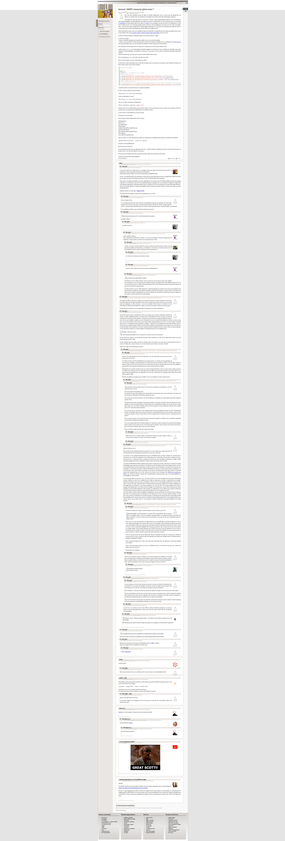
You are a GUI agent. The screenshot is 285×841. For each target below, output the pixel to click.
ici (139, 90)
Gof (123, 679)
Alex (125, 167)
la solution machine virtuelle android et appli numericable (145, 32)
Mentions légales (171, 817)
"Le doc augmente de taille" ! (127, 741)
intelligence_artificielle (128, 817)
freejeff (124, 12)
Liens (151, 2)
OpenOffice (128, 651)
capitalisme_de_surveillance (129, 828)
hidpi (127, 13)
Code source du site (172, 831)
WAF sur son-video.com (174, 472)
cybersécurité (126, 825)
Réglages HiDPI (140, 190)
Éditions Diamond (149, 821)
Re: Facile (125, 668)
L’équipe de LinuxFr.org (172, 820)
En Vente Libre (149, 825)
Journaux (146, 2)
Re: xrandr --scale (127, 693)
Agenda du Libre (149, 817)
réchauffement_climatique (129, 821)
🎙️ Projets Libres (171, 2)
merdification (126, 820)
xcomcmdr (125, 743)
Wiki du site (170, 825)
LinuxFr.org (105, 10)
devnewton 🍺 (129, 615)
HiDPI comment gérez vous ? (140, 9)
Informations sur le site (172, 821)
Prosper (126, 213)
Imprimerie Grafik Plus (150, 832)
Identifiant (100, 23)
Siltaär (124, 780)
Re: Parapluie (104, 820)
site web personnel (131, 164)
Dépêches (140, 2)
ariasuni (131, 442)
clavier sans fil (177, 42)
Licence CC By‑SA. (140, 12)
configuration (131, 13)
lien (146, 429)
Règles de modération (172, 827)
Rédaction (162, 2)
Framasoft (148, 827)
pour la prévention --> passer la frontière (109, 821)
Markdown (172, 158)
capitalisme (126, 831)
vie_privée (126, 832)
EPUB (179, 158)
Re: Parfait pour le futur (106, 824)
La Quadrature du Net (150, 828)
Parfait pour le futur (105, 831)
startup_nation (127, 829)
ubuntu (136, 13)
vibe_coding (126, 827)
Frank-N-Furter (133, 565)
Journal (121, 9)
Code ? (103, 829)
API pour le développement (173, 829)
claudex (127, 222)
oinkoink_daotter (132, 243)
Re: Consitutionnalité (106, 832)
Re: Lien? (124, 166)
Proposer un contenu (104, 21)
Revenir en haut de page (121, 810)
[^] (120, 166)
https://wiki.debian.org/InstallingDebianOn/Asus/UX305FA (133, 788)
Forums (156, 2)
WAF (147, 23)
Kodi (120, 712)
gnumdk (124, 660)
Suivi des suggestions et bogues (174, 824)
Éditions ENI (148, 824)
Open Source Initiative (150, 831)
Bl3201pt (122, 23)
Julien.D (130, 384)
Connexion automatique (104, 31)
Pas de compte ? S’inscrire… (105, 36)
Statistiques (170, 828)
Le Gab (125, 630)
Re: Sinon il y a (126, 719)
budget (103, 825)
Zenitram (124, 164)
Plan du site (170, 832)
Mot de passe (101, 27)
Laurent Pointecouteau (128, 720)
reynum (124, 709)
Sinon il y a (122, 708)
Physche (125, 640)
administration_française (128, 824)
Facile (121, 659)
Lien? (120, 163)
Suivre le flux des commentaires (126, 805)
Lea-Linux (148, 829)
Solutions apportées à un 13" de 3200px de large (132, 779)
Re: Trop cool (104, 817)
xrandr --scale (123, 678)
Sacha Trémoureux (129, 350)
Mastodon (144, 720)
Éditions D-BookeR (150, 820)
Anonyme (129, 605)
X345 (128, 445)
